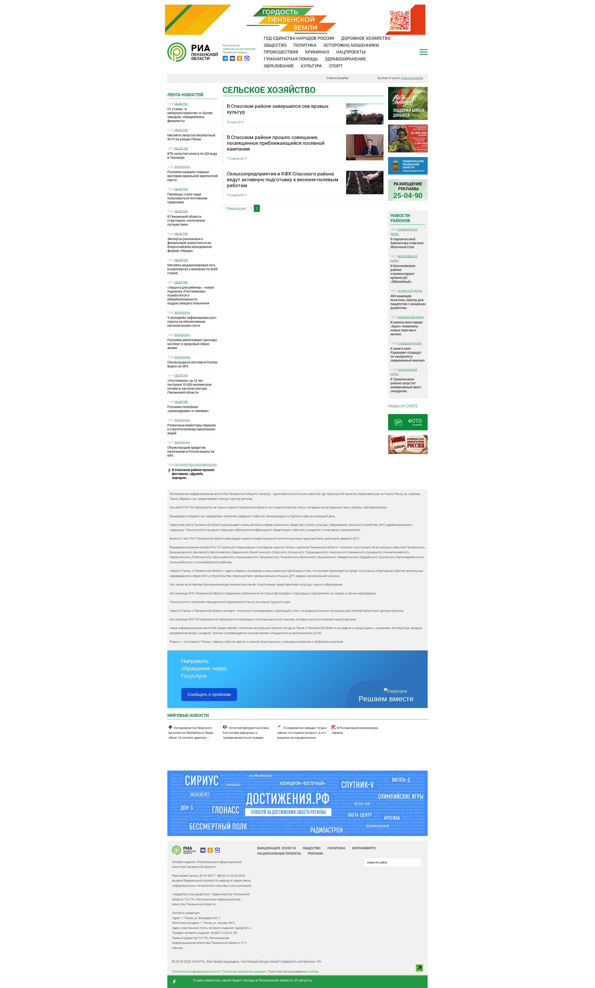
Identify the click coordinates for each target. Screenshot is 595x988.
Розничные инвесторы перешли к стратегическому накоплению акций (191, 429)
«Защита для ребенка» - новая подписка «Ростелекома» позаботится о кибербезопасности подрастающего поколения (190, 295)
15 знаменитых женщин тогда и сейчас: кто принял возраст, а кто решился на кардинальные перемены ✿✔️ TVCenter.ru (302, 735)
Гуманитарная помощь (291, 59)
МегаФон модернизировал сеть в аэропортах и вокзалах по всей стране (192, 269)
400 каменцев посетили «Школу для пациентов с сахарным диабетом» (407, 302)
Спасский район (338, 78)
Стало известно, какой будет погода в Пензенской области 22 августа (252, 980)
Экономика (182, 166)
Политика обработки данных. (244, 971)
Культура (311, 66)
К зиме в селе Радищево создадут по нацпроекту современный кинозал (407, 354)
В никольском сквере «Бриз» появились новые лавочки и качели (406, 328)
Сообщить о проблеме (209, 694)
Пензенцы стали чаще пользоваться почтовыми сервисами (187, 198)
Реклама (315, 853)
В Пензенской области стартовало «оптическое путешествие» (186, 220)
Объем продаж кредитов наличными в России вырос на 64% (190, 451)
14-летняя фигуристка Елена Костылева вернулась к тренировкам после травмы (246, 732)
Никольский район (410, 317)
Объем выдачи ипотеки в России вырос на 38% (192, 364)
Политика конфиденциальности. (196, 971)
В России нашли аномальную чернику (355, 730)
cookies (312, 971)
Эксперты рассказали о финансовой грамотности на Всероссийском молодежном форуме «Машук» (189, 245)
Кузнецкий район (409, 343)
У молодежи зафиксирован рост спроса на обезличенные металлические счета (192, 321)
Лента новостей (185, 94)
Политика (305, 45)
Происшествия (281, 52)
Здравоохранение (345, 59)
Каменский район (409, 291)
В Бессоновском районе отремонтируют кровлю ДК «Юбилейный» (402, 273)
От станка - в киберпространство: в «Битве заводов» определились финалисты (189, 115)
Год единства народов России (299, 38)
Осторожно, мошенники (351, 45)
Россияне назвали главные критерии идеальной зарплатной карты (192, 176)
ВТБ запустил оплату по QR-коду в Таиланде (192, 155)
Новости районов (400, 218)
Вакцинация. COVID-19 (276, 848)
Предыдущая (236, 208)
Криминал (317, 52)
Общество (275, 45)
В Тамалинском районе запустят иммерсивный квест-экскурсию (406, 385)
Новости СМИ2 (402, 405)
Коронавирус (364, 848)
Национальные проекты (279, 853)
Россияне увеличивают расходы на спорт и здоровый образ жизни (192, 344)
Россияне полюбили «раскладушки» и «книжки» (188, 409)
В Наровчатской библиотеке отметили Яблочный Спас (406, 243)
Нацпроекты (351, 52)
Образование (279, 66)
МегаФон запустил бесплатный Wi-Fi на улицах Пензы (191, 137)
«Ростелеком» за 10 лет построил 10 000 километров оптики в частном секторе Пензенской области (189, 386)
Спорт (336, 66)
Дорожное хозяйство (365, 38)
